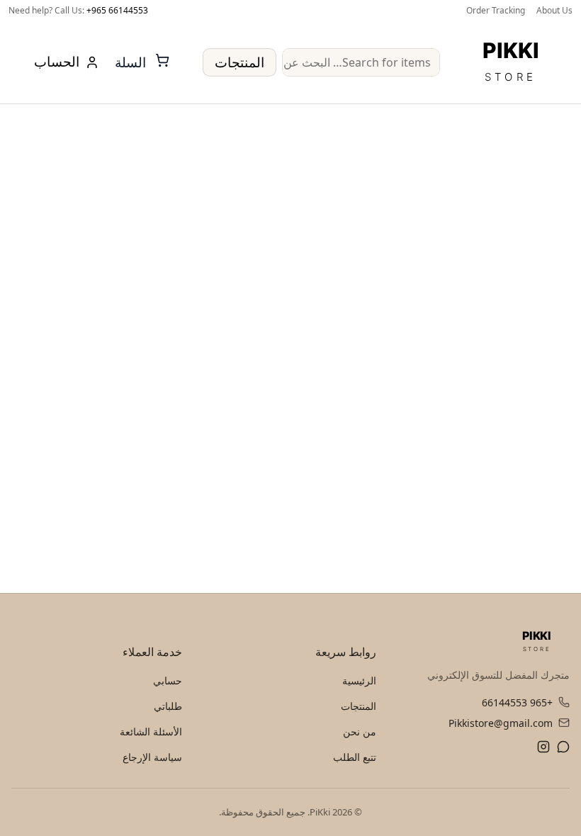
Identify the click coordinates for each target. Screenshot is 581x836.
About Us (554, 10)
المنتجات (239, 62)
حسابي (167, 680)
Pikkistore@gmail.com (501, 723)
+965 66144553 (117, 10)
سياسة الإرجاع (152, 757)
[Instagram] (543, 748)
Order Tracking (495, 10)
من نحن (359, 731)
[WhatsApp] (563, 748)
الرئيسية (359, 680)
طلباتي (168, 706)
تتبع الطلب (354, 757)
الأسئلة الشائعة (151, 731)
